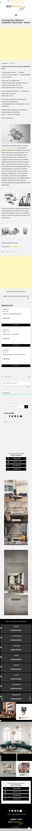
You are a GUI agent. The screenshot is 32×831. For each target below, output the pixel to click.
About (9, 814)
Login (28, 377)
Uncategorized (5, 63)
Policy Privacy (16, 814)
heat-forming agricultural (9, 148)
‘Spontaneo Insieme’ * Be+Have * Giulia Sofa (13, 354)
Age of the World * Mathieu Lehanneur (16, 291)
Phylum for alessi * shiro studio (10, 334)
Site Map (23, 814)
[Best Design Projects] (16, 8)
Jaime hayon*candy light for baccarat (11, 314)
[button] (30, 698)
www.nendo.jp (14, 246)
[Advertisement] (16, 43)
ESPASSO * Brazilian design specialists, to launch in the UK (16, 297)
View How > (16, 827)
